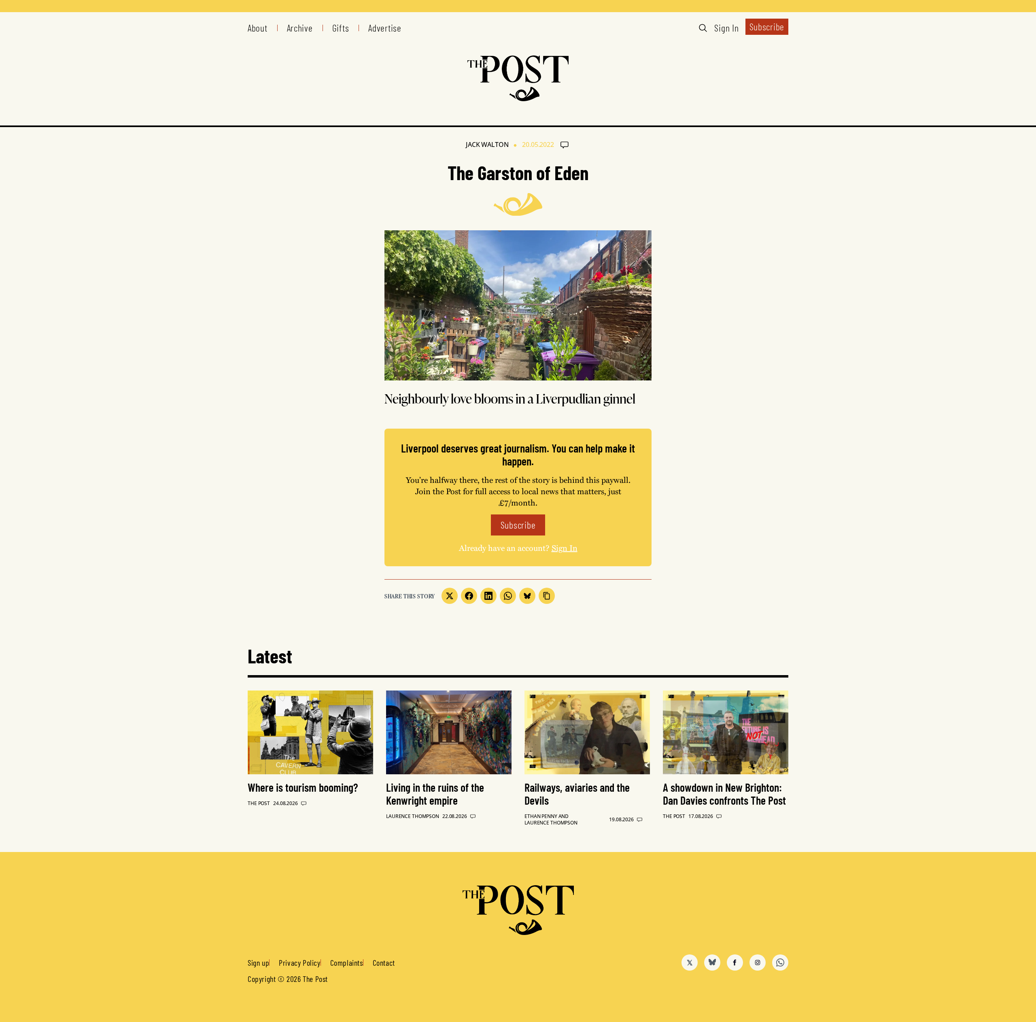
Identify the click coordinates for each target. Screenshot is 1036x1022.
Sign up (258, 962)
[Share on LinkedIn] (488, 596)
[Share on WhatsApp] (508, 596)
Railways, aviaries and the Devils (577, 793)
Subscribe (766, 26)
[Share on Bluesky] (527, 596)
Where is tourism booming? (303, 787)
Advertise (384, 28)
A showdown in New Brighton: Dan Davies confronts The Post (724, 793)
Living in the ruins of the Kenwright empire (435, 793)
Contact (384, 962)
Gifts (340, 28)
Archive (300, 28)
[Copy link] (547, 596)
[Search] (703, 27)
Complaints (346, 962)
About (257, 28)
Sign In (726, 28)
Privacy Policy (299, 962)
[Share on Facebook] (469, 596)
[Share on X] (450, 596)
